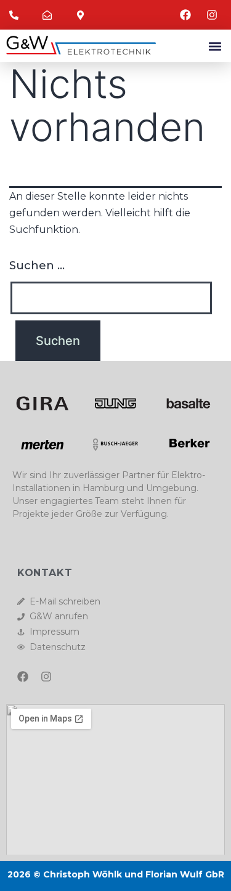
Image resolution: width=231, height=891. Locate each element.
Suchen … (37, 265)
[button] (215, 46)
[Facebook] (22, 676)
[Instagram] (46, 676)
